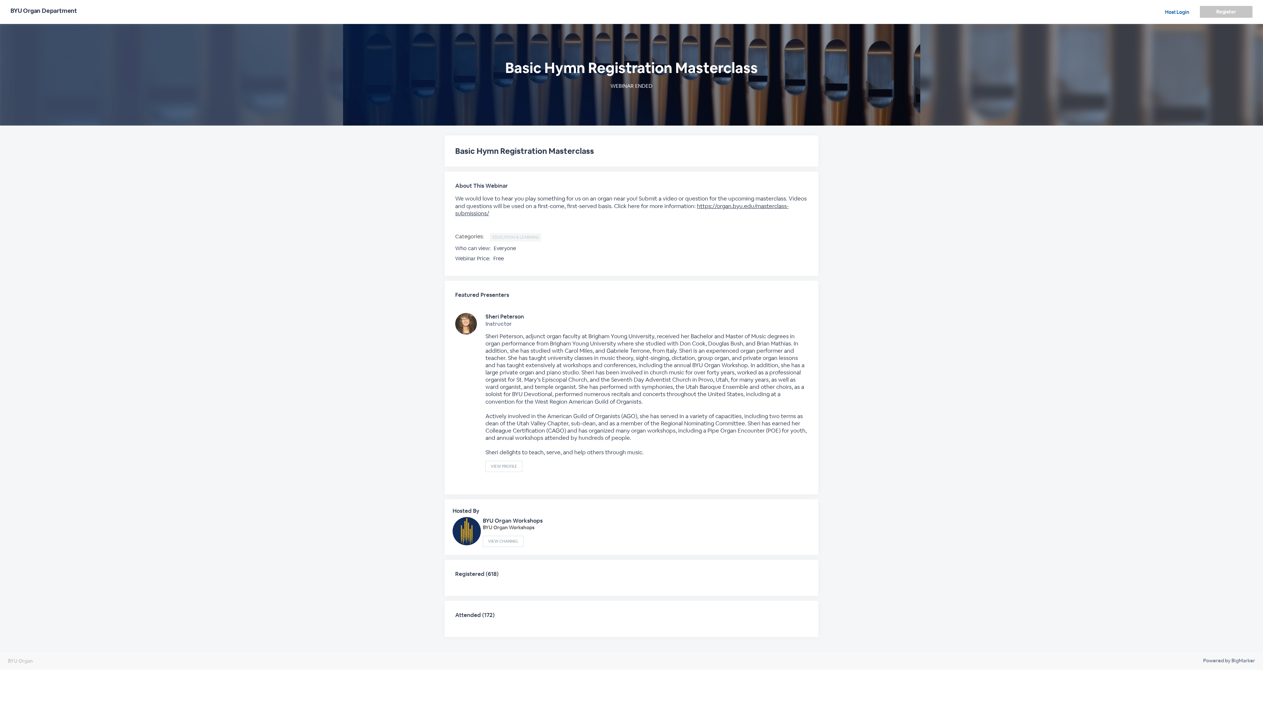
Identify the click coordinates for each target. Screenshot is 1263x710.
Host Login (1177, 12)
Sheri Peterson (504, 316)
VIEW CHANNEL (503, 541)
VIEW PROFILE (504, 466)
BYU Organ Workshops (513, 520)
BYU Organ (20, 661)
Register (1226, 12)
